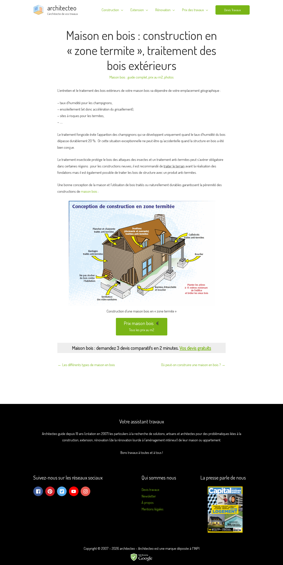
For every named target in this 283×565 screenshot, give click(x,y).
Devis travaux (150, 489)
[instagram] (86, 491)
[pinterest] (50, 491)
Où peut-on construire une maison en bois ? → (193, 364)
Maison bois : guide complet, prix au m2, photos (141, 77)
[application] (121, 10)
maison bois (89, 191)
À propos (148, 502)
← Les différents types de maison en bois (86, 364)
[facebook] (38, 491)
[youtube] (74, 491)
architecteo (61, 7)
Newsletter (149, 496)
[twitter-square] (62, 491)
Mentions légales (152, 509)
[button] (232, 10)
